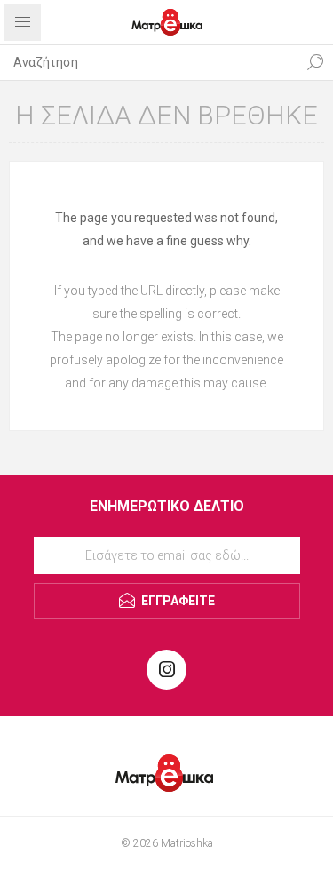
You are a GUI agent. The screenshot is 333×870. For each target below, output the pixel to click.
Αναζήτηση (315, 62)
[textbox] (148, 62)
